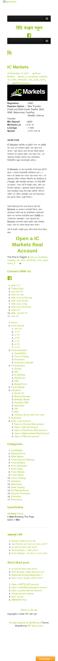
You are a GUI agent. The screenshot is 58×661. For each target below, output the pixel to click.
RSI (16, 408)
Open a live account (21, 420)
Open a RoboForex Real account (30, 430)
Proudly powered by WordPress (24, 622)
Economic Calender (24, 362)
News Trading (18, 487)
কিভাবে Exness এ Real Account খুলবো (27, 571)
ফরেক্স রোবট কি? (17, 291)
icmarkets (33, 76)
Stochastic (19, 405)
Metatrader (16, 484)
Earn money (17, 596)
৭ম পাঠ (16, 347)
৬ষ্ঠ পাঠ (17, 343)
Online (15, 513)
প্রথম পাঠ (17, 328)
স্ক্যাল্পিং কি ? (15, 285)
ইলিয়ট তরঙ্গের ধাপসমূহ (19, 303)
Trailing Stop (17, 288)
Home (14, 322)
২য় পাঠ (16, 331)
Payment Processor (20, 493)
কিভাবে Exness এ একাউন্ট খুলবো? (24, 550)
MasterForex (20, 383)
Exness (17, 368)
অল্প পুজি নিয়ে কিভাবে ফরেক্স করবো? (24, 547)
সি (8, 82)
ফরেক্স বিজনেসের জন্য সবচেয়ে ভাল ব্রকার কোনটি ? (29, 543)
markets (43, 76)
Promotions (16, 499)
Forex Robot (17, 474)
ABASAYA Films (19, 599)
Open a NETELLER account (25, 584)
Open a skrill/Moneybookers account (29, 587)
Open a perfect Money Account (26, 590)
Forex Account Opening (22, 459)
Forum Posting (21, 356)
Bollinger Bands (22, 399)
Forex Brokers (18, 365)
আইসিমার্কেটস (22, 79)
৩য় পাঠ (16, 334)
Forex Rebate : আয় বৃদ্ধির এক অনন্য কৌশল (29, 553)
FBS (16, 380)
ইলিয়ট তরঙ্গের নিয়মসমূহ (19, 300)
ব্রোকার (36, 79)
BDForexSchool (22, 82)
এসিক (30, 79)
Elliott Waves (17, 456)
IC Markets (18, 67)
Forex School (17, 325)
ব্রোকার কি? (15, 310)
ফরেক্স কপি (15, 316)
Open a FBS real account (26, 436)
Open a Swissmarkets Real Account (31, 433)
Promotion (19, 359)
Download (16, 417)
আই (8, 79)
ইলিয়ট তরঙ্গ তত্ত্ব (17, 294)
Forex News (17, 468)
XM (16, 371)
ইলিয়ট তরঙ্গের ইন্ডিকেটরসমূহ (21, 306)
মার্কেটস (42, 79)
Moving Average (22, 396)
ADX (16, 411)
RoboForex (19, 377)
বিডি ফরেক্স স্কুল (29, 28)
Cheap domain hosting (22, 593)
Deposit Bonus (18, 453)
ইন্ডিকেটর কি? (19, 393)
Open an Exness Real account (29, 423)
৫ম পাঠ (16, 340)
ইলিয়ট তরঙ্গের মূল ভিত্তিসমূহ (21, 297)
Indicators (16, 390)
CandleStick (20, 353)
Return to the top (29, 609)
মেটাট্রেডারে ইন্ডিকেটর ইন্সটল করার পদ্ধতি (29, 414)
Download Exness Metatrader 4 (26, 574)
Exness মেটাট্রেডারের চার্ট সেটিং (23, 540)
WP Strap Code (35, 625)
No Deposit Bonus (20, 490)
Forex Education (19, 350)
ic (26, 76)
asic (22, 76)
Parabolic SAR (21, 402)
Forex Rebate (18, 387)
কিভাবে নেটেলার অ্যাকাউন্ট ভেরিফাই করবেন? (27, 577)
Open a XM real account (26, 427)
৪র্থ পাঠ (17, 337)
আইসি (13, 79)
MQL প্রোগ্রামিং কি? (19, 313)
